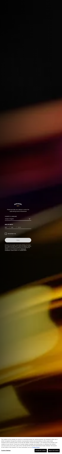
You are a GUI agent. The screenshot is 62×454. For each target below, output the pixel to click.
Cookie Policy (23, 250)
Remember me (12, 234)
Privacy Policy (14, 250)
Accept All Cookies (40, 450)
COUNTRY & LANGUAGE (11, 216)
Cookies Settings (6, 450)
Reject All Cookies (54, 450)
